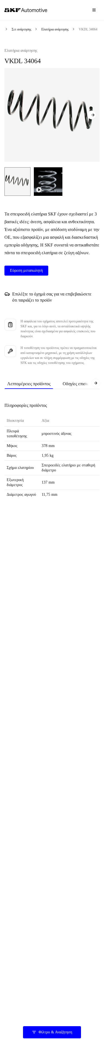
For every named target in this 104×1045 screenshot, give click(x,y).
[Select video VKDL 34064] (48, 181)
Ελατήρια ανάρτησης (55, 29)
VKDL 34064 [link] (88, 29)
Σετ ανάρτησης (21, 29)
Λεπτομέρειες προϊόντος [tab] (28, 383)
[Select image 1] (17, 181)
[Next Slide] (91, 115)
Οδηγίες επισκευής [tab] (79, 383)
